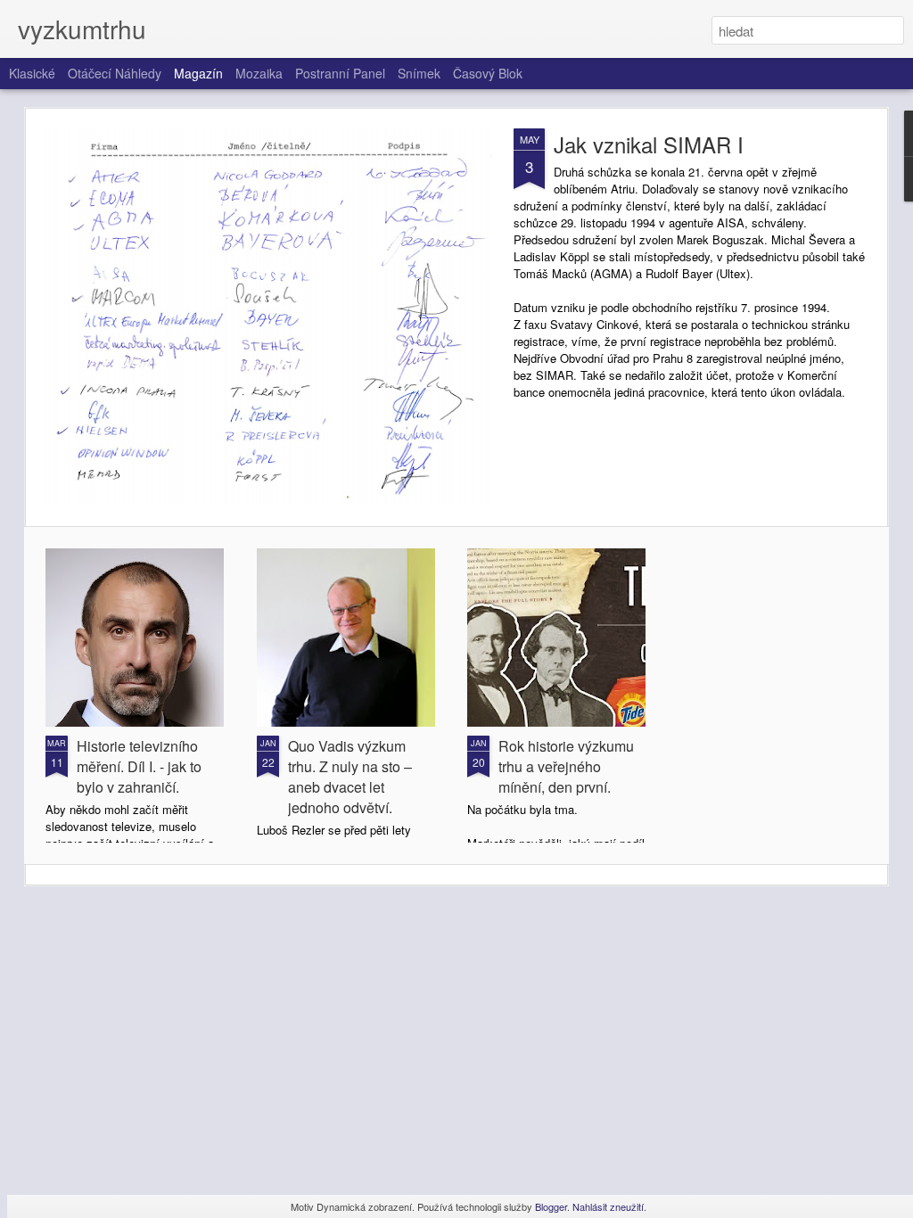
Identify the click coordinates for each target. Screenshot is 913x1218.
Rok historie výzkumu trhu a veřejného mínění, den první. (566, 766)
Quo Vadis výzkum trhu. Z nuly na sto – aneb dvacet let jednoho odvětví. (350, 777)
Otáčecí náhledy (114, 73)
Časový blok (487, 73)
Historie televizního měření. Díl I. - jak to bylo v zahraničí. (139, 766)
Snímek (419, 73)
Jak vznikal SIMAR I (649, 144)
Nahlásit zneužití (608, 1206)
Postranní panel (340, 73)
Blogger (551, 1206)
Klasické (32, 73)
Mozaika (259, 73)
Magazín (198, 73)
